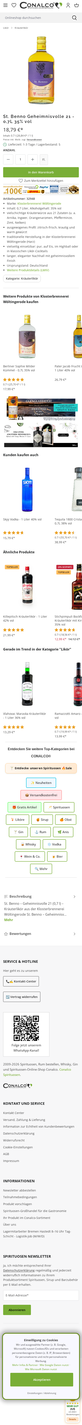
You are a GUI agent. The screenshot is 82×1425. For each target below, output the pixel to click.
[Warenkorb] (76, 5)
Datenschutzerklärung (18, 1133)
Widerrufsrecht (14, 1140)
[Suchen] (74, 18)
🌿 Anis (63, 832)
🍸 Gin (18, 832)
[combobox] (33, 18)
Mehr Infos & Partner (25, 1365)
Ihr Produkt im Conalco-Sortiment (26, 1218)
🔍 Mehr (41, 869)
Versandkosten (34, 139)
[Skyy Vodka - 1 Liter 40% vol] (27, 489)
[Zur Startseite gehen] (41, 5)
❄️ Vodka (54, 844)
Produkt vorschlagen (17, 1204)
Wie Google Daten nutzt (54, 1365)
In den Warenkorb (41, 172)
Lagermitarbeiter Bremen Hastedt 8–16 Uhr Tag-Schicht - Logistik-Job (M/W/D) (37, 1233)
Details (72, 1419)
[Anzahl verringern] (8, 159)
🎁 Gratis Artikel (24, 807)
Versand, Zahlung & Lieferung (24, 1120)
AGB (6, 1154)
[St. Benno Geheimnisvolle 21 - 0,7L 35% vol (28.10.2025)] (41, 70)
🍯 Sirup (42, 819)
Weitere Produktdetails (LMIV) (28, 270)
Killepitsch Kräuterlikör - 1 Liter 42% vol (25, 618)
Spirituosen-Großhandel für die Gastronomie (34, 1211)
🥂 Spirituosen (59, 807)
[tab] (40, 908)
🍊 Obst (66, 819)
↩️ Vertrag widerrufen (22, 997)
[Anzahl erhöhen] (33, 159)
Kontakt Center (13, 1113)
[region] (41, 70)
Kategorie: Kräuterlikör (22, 278)
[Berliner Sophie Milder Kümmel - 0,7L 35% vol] (27, 336)
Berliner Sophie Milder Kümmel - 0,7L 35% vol (19, 368)
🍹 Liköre (18, 819)
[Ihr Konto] (68, 5)
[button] (72, 1403)
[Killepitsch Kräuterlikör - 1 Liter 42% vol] (27, 586)
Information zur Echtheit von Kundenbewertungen (38, 1126)
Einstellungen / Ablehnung (41, 1393)
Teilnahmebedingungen (20, 1197)
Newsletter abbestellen (19, 1190)
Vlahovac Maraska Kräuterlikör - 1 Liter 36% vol (24, 716)
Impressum (11, 1161)
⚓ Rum (40, 832)
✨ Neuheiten (41, 783)
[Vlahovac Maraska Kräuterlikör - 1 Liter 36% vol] (27, 684)
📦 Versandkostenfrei (41, 795)
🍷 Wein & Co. (29, 856)
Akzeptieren (41, 1380)
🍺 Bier (57, 856)
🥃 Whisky (28, 844)
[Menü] (5, 5)
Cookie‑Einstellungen (18, 1147)
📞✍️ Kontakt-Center (21, 981)
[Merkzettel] (14, 5)
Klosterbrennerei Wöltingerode (39, 203)
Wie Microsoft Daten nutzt (41, 1369)
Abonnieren (17, 1310)
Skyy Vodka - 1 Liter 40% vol (22, 519)
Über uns (9, 1224)
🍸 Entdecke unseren (41, 768)
